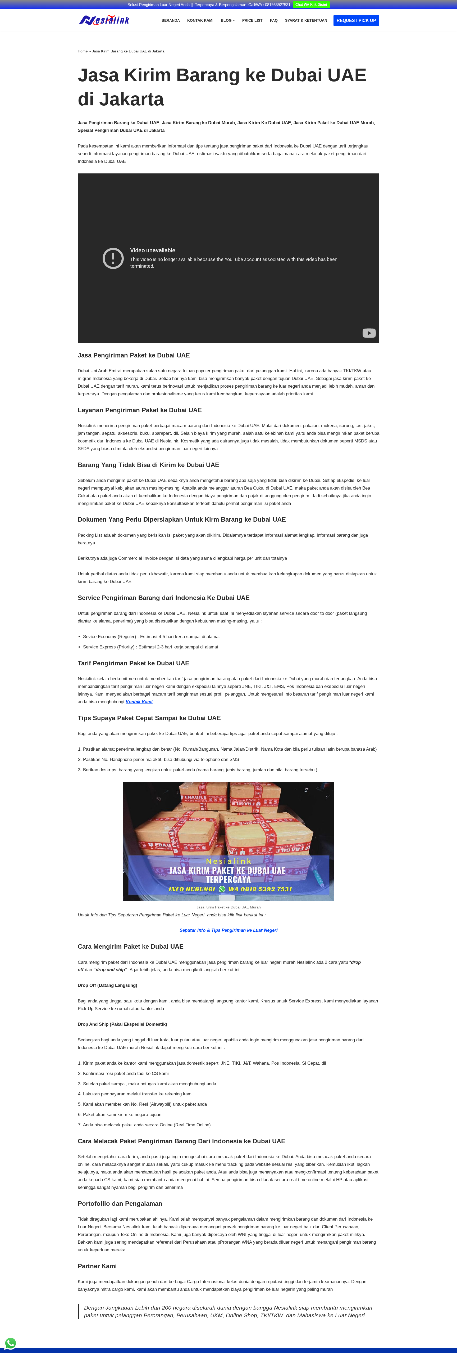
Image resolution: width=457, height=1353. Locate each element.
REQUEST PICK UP (356, 20)
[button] (234, 20)
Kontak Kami (200, 21)
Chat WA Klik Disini (311, 5)
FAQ (274, 21)
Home (83, 51)
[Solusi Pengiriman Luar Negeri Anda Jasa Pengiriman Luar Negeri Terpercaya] (104, 20)
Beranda (171, 21)
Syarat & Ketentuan (306, 21)
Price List (252, 21)
